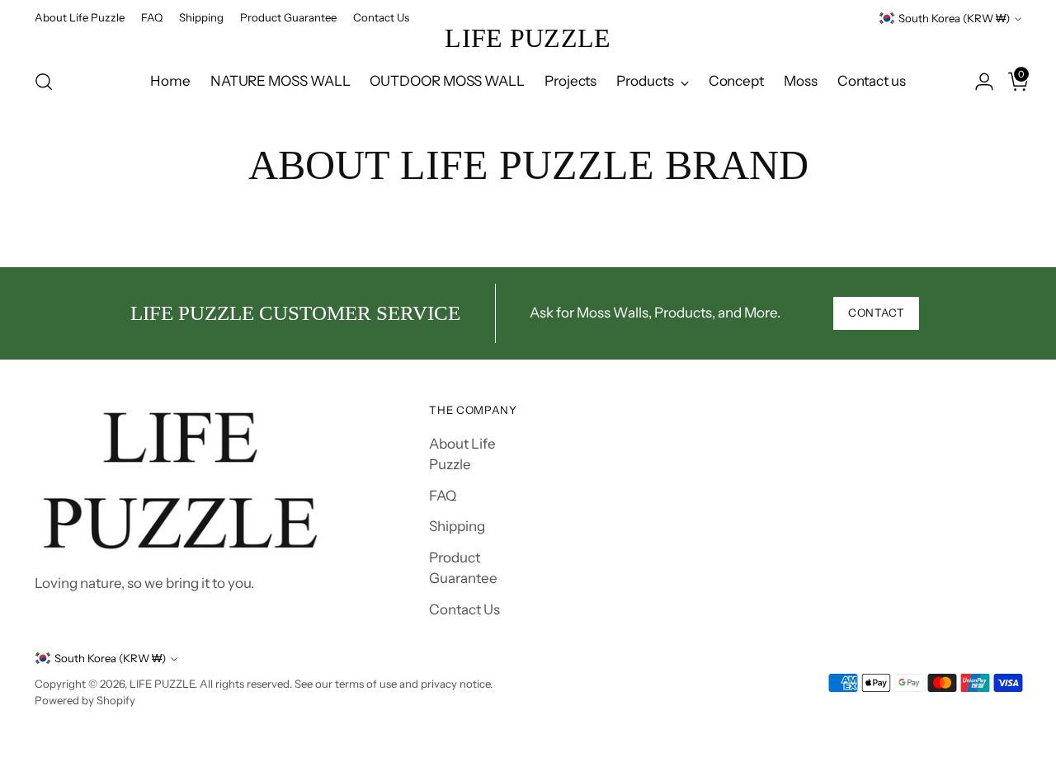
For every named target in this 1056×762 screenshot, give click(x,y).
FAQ (442, 495)
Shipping (457, 526)
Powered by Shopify (85, 700)
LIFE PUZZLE (162, 683)
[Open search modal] (43, 81)
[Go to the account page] (977, 81)
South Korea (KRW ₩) (954, 18)
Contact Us (464, 609)
